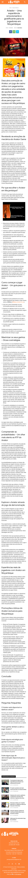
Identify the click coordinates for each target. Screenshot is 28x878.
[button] (25, 2)
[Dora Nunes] (15, 28)
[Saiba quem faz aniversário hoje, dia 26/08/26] (5, 820)
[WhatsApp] (14, 31)
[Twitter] (17, 31)
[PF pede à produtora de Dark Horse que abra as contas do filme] (5, 790)
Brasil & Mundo (16, 7)
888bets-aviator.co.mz (18, 302)
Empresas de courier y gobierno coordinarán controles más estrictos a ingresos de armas (17, 797)
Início (10, 7)
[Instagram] (12, 864)
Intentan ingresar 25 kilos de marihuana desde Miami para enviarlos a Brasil (17, 812)
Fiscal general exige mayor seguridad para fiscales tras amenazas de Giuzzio (16, 782)
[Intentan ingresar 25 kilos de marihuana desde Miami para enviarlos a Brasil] (5, 812)
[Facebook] (10, 31)
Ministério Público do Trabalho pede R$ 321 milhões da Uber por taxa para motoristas (18, 804)
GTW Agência (18, 874)
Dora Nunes (20, 27)
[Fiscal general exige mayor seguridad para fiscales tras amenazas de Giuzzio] (5, 782)
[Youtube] (19, 864)
